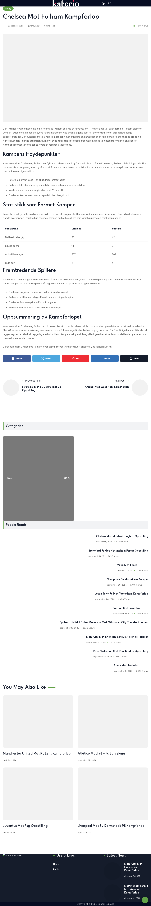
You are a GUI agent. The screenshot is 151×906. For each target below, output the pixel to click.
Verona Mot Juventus (126, 608)
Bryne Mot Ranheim (126, 665)
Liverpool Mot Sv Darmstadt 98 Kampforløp (111, 826)
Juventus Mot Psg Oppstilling (25, 826)
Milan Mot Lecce (127, 565)
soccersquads (18, 26)
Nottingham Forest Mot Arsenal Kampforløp (136, 889)
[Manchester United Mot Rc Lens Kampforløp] (38, 721)
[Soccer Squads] (65, 3)
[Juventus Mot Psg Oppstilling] (38, 793)
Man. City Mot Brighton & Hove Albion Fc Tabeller (117, 637)
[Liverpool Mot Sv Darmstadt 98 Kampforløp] (113, 793)
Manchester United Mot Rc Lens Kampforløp (36, 753)
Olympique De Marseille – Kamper (127, 579)
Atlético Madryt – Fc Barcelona (101, 753)
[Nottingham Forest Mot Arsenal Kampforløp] (112, 893)
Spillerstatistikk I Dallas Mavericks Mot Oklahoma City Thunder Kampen (104, 622)
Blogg (8, 8)
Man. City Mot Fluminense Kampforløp (133, 867)
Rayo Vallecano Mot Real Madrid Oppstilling (120, 651)
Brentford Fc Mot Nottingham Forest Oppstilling (118, 550)
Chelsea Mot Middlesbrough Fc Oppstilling (122, 536)
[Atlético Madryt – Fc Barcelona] (113, 721)
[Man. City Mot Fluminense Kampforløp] (112, 871)
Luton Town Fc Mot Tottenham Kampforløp (121, 593)
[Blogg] (38, 478)
